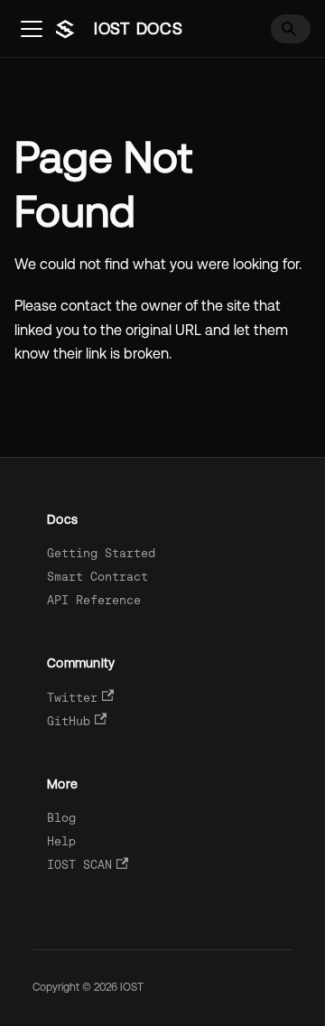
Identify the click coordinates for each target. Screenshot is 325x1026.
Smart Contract (97, 576)
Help (61, 841)
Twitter (72, 697)
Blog (61, 818)
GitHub (68, 721)
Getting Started (101, 553)
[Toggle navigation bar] (31, 28)
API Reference (94, 600)
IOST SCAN (79, 865)
